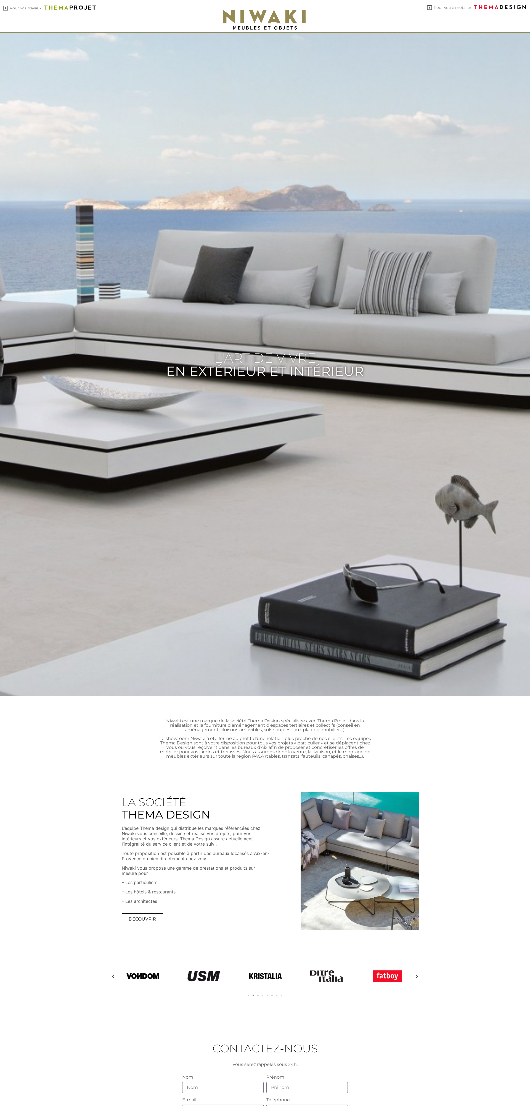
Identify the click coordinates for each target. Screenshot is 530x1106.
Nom (187, 1077)
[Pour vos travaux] (5, 8)
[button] (113, 976)
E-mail (189, 1100)
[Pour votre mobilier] (429, 8)
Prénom (275, 1077)
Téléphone (278, 1100)
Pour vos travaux (25, 8)
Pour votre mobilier (452, 7)
